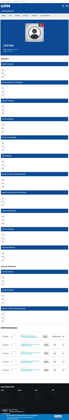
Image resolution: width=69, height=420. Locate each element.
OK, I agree (58, 416)
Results (20, 390)
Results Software (5, 402)
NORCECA (25, 15)
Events (2, 390)
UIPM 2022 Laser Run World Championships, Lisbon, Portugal (29, 336)
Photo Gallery (21, 397)
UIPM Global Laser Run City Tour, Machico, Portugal (30, 353)
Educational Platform (5, 1)
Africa (4, 15)
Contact (54, 393)
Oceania (34, 15)
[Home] (0, 3)
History (37, 395)
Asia (10, 15)
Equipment (55, 395)
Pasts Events (4, 395)
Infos (36, 390)
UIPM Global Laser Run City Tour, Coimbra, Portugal (30, 345)
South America (45, 15)
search (63, 5)
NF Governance (15, 1)
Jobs (36, 400)
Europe (17, 15)
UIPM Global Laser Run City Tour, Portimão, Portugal (30, 370)
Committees (38, 393)
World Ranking (22, 393)
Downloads (21, 395)
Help (53, 390)
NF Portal (23, 1)
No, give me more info (12, 418)
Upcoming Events (5, 393)
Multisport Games (5, 397)
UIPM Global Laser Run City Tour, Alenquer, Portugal (30, 362)
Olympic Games (5, 400)
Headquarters (38, 397)
